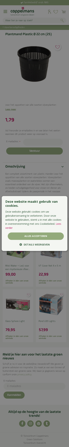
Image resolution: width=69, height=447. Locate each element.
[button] (34, 245)
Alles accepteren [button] (35, 236)
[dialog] (34, 223)
